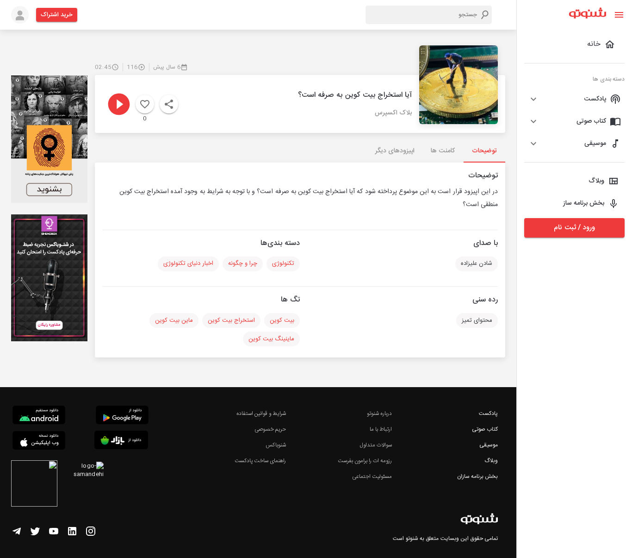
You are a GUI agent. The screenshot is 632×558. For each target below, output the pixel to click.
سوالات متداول (376, 445)
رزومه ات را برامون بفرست (365, 461)
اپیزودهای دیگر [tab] (395, 151)
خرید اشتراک (57, 15)
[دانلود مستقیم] (39, 416)
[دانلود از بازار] (121, 441)
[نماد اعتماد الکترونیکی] (34, 484)
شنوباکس (276, 445)
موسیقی (488, 445)
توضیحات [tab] (484, 151)
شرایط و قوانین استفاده (261, 413)
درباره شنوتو (379, 413)
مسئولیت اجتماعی (372, 476)
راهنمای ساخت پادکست (260, 461)
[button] (574, 99)
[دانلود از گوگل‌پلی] (122, 416)
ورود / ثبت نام (574, 227)
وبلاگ (491, 461)
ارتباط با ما (381, 429)
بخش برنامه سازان (477, 476)
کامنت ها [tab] (442, 151)
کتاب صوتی (485, 429)
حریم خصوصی (270, 429)
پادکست (488, 413)
